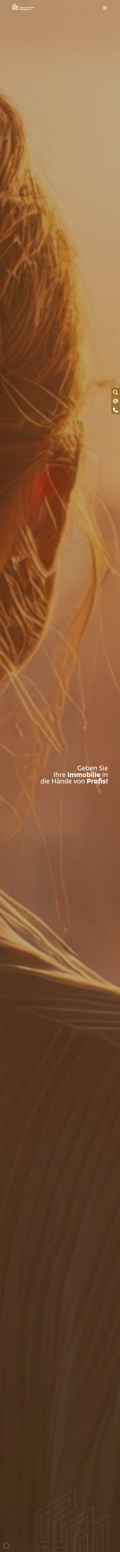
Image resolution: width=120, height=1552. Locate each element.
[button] (6, 1545)
